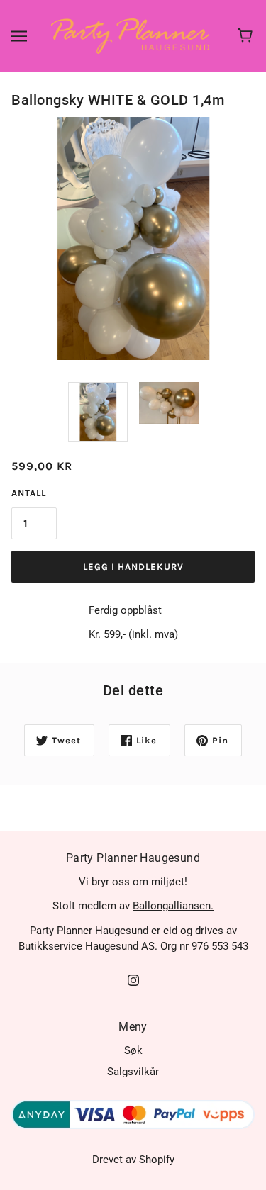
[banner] (130, 35)
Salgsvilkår (133, 1071)
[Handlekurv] (247, 36)
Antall (28, 493)
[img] (133, 980)
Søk (133, 1050)
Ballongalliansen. (173, 905)
